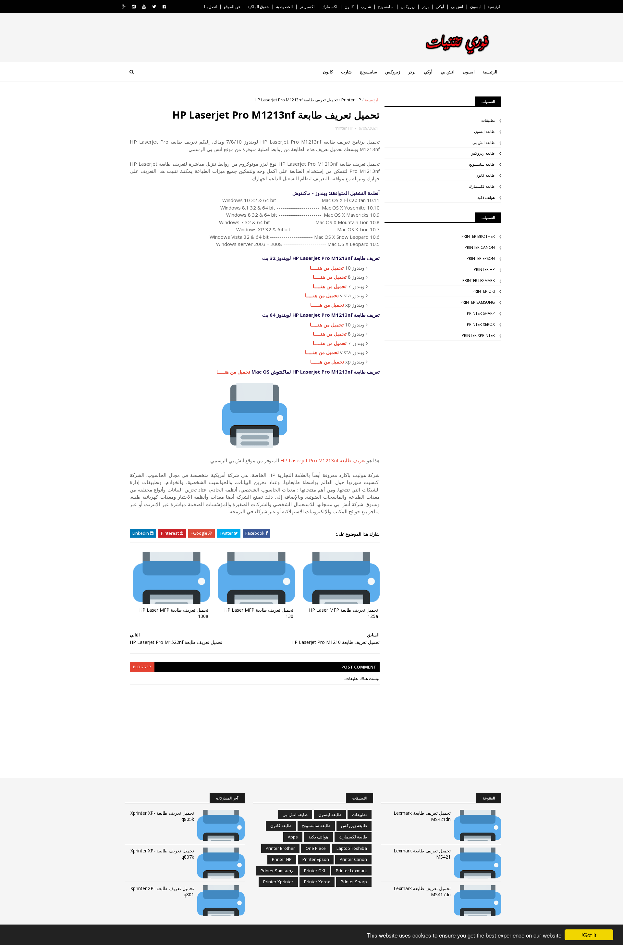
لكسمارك (329, 6)
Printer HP (351, 100)
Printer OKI (483, 291)
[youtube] (144, 6)
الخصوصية (284, 6)
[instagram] (134, 6)
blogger (142, 667)
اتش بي (457, 6)
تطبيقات (488, 120)
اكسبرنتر (307, 6)
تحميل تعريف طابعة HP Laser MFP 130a (173, 613)
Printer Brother (478, 236)
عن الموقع (232, 6)
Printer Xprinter (478, 335)
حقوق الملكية (258, 6)
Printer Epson (481, 258)
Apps (293, 837)
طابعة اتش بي (483, 142)
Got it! (588, 935)
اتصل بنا (210, 6)
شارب (366, 6)
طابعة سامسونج (482, 164)
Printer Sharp (481, 313)
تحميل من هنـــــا (327, 267)
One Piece (316, 848)
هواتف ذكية (486, 197)
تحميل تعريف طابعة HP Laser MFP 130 (258, 613)
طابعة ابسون (484, 131)
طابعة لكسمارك (482, 186)
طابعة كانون (485, 175)
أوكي (440, 6)
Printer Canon (480, 247)
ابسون (475, 6)
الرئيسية (494, 6)
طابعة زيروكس (482, 153)
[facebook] (164, 6)
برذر (425, 6)
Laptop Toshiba (351, 848)
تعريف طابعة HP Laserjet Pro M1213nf (322, 460)
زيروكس (408, 6)
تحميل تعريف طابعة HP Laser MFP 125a (343, 613)
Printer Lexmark (478, 280)
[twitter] (154, 6)
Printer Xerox (481, 324)
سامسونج (386, 6)
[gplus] (124, 6)
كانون (349, 6)
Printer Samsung (477, 302)
